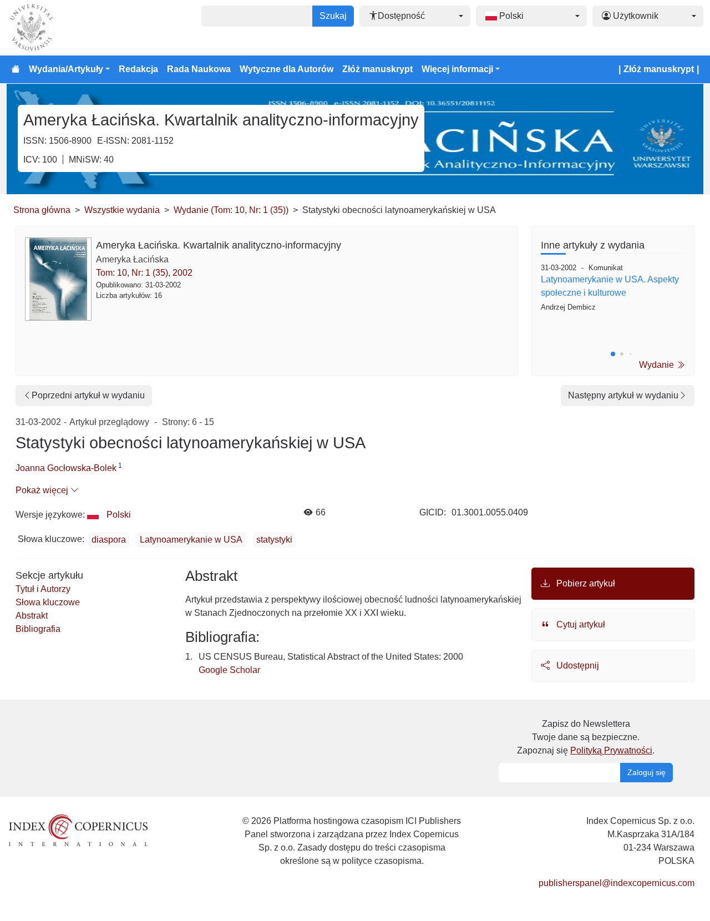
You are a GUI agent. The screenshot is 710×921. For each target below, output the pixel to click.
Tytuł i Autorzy (43, 589)
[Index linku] (78, 829)
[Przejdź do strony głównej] (15, 69)
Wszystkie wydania (122, 210)
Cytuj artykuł (579, 624)
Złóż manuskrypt (377, 69)
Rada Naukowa (199, 69)
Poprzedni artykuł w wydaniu (88, 395)
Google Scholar (229, 670)
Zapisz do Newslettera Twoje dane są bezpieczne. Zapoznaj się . (586, 737)
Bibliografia (38, 629)
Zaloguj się (646, 772)
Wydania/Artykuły (66, 69)
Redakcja (138, 69)
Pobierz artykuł (584, 583)
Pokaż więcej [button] (43, 490)
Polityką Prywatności (611, 750)
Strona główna (41, 210)
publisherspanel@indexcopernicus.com (616, 883)
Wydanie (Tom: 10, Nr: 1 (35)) (231, 210)
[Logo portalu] (62, 27)
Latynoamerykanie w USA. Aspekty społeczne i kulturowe (610, 286)
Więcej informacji (457, 69)
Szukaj (333, 16)
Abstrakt (32, 615)
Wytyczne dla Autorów (286, 69)
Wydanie (657, 365)
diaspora (109, 539)
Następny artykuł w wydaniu (623, 395)
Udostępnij (576, 665)
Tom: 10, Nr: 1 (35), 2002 (144, 272)
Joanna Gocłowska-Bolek (66, 468)
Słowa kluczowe (48, 602)
